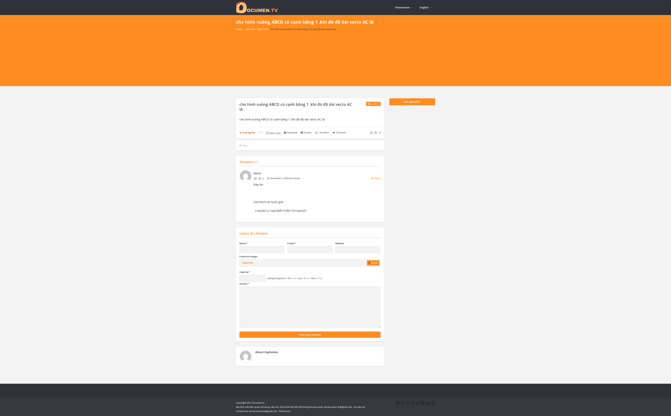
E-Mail (291, 243)
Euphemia (292, 132)
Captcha (244, 272)
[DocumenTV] (257, 7)
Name (243, 243)
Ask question (412, 101)
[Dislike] (376, 132)
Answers (323, 132)
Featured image (248, 256)
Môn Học (250, 29)
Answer (244, 283)
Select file (247, 263)
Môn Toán (262, 29)
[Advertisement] (335, 61)
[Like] (371, 132)
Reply (378, 178)
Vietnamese (402, 7)
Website (339, 243)
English (424, 7)
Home (239, 29)
